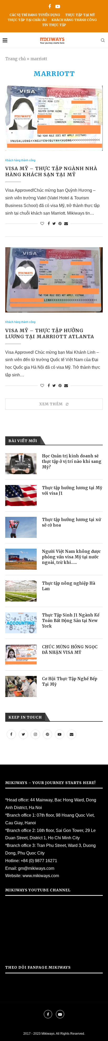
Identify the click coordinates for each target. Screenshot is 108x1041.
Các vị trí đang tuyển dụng (34, 15)
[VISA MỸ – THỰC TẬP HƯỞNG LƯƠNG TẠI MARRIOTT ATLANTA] (54, 279)
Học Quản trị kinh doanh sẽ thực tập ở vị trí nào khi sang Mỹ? (71, 461)
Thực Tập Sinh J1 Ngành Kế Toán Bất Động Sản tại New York (70, 621)
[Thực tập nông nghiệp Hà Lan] (21, 591)
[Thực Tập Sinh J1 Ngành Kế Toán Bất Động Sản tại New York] (21, 622)
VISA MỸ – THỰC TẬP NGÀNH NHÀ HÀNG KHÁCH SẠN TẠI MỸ (51, 171)
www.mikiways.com (41, 875)
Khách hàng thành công (74, 20)
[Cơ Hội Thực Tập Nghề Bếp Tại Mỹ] (21, 686)
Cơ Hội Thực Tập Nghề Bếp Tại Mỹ (69, 681)
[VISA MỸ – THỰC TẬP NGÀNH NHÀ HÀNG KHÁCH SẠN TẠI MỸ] (54, 118)
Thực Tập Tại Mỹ (80, 15)
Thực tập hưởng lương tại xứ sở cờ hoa (71, 522)
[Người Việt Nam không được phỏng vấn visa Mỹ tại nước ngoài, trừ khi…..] (21, 559)
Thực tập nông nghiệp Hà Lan (68, 586)
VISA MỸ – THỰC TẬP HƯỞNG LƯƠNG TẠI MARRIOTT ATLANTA (49, 333)
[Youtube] (57, 6)
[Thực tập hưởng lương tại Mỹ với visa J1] (21, 495)
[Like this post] (42, 223)
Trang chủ (15, 58)
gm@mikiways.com (36, 868)
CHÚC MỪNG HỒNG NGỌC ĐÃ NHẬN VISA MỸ (70, 649)
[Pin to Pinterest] (60, 223)
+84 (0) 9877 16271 (39, 860)
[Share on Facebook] (49, 223)
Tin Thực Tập (54, 25)
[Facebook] (49, 6)
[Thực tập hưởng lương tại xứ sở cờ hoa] (21, 527)
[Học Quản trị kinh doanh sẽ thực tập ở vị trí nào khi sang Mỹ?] (21, 463)
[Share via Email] (66, 223)
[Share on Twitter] (54, 223)
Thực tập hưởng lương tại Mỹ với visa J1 (72, 490)
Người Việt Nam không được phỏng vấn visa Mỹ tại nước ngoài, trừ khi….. (71, 557)
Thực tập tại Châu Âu (27, 20)
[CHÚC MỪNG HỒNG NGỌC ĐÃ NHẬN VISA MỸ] (21, 654)
